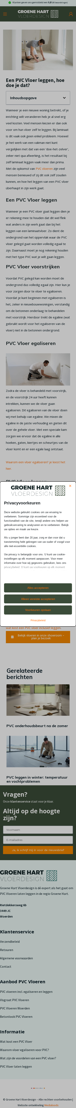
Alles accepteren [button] (38, 587)
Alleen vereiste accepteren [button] (38, 599)
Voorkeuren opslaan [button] (38, 609)
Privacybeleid (38, 620)
